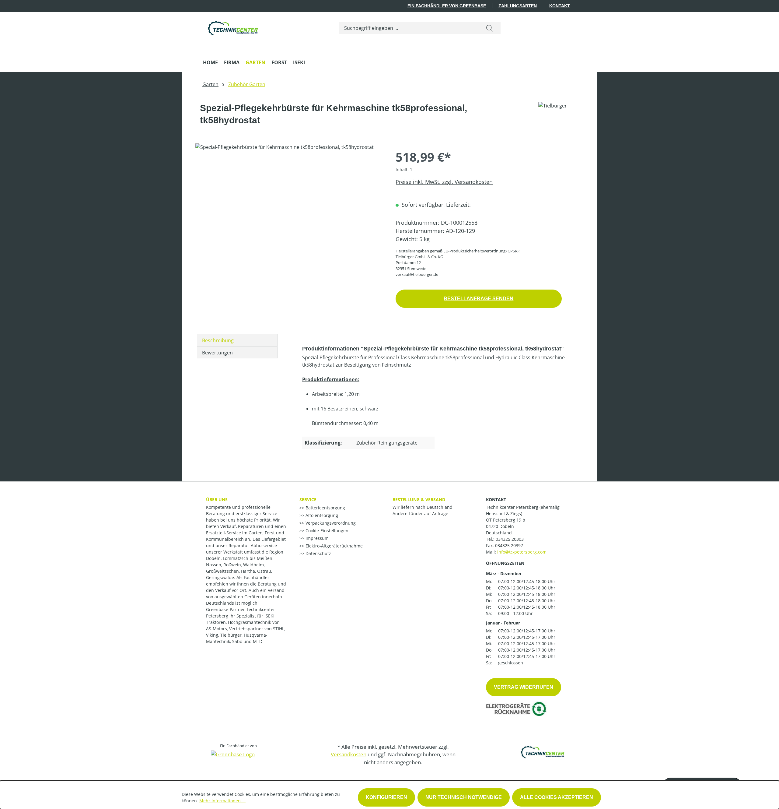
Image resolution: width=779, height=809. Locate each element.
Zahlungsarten (517, 5)
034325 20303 (510, 539)
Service (307, 499)
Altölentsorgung (321, 515)
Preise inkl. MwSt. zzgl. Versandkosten (444, 181)
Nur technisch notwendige (463, 797)
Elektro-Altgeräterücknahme (333, 546)
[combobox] (409, 28)
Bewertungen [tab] (217, 352)
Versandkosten (348, 754)
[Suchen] (490, 28)
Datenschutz (317, 553)
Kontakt (559, 5)
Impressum (316, 538)
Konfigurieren (386, 797)
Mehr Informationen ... (222, 801)
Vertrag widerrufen (523, 687)
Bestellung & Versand (419, 499)
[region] (289, 208)
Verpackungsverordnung (330, 523)
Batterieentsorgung (324, 508)
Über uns (217, 499)
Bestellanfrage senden (478, 298)
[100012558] (289, 208)
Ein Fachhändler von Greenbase (446, 5)
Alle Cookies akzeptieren (556, 797)
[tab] (237, 340)
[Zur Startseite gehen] (233, 27)
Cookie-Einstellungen (326, 530)
